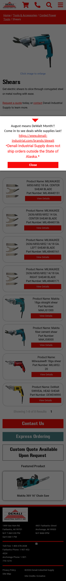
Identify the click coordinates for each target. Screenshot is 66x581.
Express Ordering (33, 436)
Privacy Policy (9, 570)
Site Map (7, 573)
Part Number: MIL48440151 (43, 193)
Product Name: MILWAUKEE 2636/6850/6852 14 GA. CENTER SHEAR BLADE (42, 214)
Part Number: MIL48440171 (42, 281)
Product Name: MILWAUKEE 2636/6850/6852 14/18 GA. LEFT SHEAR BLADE (42, 244)
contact (37, 103)
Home (6, 15)
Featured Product (33, 466)
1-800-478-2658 (19, 546)
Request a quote (12, 103)
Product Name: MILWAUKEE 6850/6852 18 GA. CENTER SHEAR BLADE (43, 185)
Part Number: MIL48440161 (42, 251)
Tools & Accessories (25, 15)
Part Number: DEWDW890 (45, 394)
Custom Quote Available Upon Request (33, 452)
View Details (43, 198)
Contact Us (33, 423)
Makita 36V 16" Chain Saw (33, 495)
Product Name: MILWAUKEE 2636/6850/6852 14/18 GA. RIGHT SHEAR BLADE (42, 273)
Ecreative (41, 576)
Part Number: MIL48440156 (42, 222)
